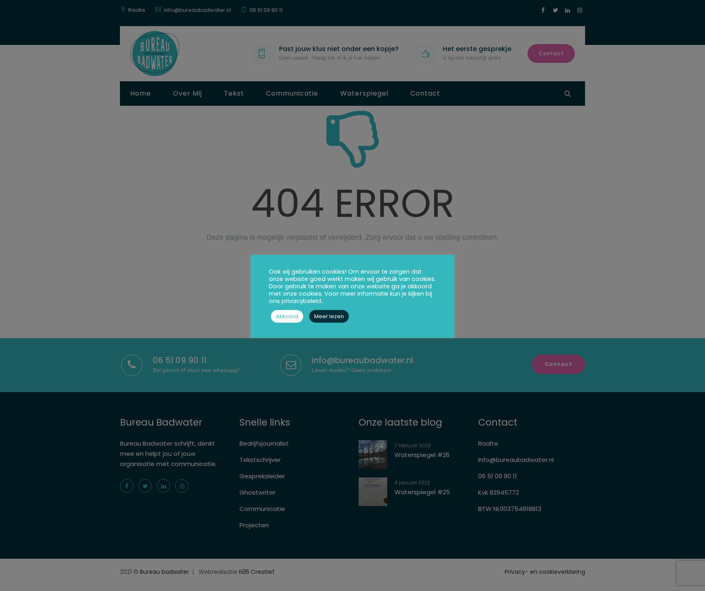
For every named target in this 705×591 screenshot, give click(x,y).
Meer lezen (329, 316)
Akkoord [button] (287, 316)
